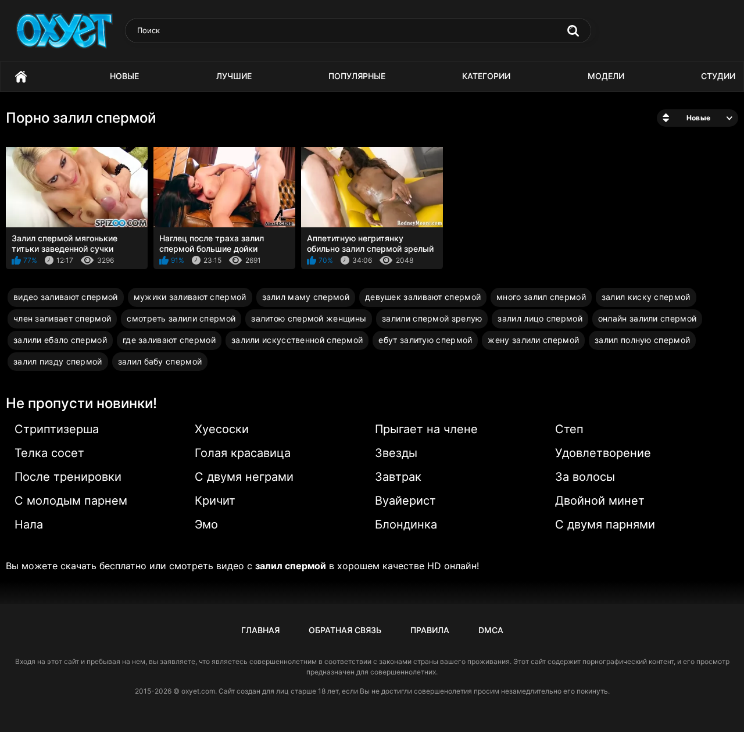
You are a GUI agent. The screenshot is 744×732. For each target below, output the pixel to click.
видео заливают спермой (65, 297)
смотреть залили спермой (181, 318)
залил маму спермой (305, 297)
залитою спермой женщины (308, 318)
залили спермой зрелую (432, 318)
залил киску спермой (646, 297)
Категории (486, 76)
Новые (124, 76)
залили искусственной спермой (297, 340)
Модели (606, 76)
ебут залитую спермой (425, 340)
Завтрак (398, 477)
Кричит (215, 501)
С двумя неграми (244, 477)
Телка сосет (49, 453)
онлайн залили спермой (647, 318)
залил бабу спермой (160, 361)
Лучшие (234, 76)
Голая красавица (243, 453)
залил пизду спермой (57, 361)
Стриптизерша (57, 429)
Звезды (396, 453)
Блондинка (406, 524)
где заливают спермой (169, 340)
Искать (573, 31)
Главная (20, 76)
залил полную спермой (642, 340)
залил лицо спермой (540, 318)
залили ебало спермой (60, 340)
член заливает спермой (62, 318)
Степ (569, 429)
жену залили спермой (533, 340)
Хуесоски (222, 429)
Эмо (206, 524)
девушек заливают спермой (423, 297)
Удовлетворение (603, 453)
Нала (29, 524)
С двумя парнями (605, 524)
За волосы (585, 477)
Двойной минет (600, 501)
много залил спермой (541, 297)
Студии (718, 76)
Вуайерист (405, 501)
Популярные (356, 76)
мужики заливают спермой (190, 297)
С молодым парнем (71, 501)
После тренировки (68, 477)
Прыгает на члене (426, 429)
